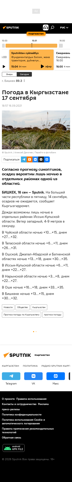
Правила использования (31, 399)
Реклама (43, 404)
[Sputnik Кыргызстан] (11, 29)
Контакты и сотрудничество (19, 404)
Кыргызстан (39, 307)
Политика (30, 365)
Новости (8, 307)
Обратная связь (11, 437)
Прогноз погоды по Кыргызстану (21, 314)
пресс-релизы (11, 409)
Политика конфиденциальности (21, 414)
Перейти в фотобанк (45, 152)
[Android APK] (14, 448)
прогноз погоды (52, 314)
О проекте (8, 399)
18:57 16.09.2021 (12, 105)
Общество (22, 307)
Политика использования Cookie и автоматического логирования (23, 421)
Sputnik (8, 152)
